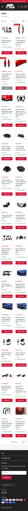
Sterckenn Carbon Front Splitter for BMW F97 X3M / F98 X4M (20, 424)
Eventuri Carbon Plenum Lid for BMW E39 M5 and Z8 (7, 181)
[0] (25, 7)
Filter (5, 21)
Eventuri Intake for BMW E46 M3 (6, 41)
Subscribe (6, 477)
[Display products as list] (25, 21)
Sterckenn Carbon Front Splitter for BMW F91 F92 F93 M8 (20, 320)
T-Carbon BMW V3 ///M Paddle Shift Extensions (21, 42)
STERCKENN (18, 80)
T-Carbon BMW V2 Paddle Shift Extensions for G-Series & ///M (7, 76)
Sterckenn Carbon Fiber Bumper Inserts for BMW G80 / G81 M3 (7, 112)
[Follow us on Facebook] (3, 492)
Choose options (21, 194)
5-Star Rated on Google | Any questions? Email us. (14, 1)
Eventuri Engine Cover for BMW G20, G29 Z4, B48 (20, 148)
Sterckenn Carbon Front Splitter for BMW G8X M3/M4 (20, 217)
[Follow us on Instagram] (6, 492)
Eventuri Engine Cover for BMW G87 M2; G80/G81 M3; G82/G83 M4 (21, 182)
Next (23, 442)
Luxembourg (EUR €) (7, 484)
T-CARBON (18, 46)
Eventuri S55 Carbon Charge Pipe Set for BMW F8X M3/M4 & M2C (7, 424)
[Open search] (19, 6)
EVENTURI (4, 44)
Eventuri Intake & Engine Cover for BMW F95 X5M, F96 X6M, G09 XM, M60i (21, 113)
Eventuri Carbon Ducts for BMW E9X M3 (7, 285)
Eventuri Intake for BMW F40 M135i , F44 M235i (6, 388)
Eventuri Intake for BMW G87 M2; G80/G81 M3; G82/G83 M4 (6, 251)
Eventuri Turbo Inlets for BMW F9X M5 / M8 (7, 217)
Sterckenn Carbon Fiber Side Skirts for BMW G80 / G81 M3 (21, 75)
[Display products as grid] (23, 21)
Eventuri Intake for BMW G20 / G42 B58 (6, 354)
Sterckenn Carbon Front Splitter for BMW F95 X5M (6, 319)
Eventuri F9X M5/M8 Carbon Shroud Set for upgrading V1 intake (21, 389)
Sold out (7, 88)
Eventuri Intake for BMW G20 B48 (20, 353)
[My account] (22, 6)
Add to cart (7, 52)
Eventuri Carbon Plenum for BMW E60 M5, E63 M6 (6, 148)
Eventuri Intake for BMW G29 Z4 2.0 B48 (20, 250)
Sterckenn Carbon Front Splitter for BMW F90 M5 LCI (20, 285)
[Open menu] (2, 6)
